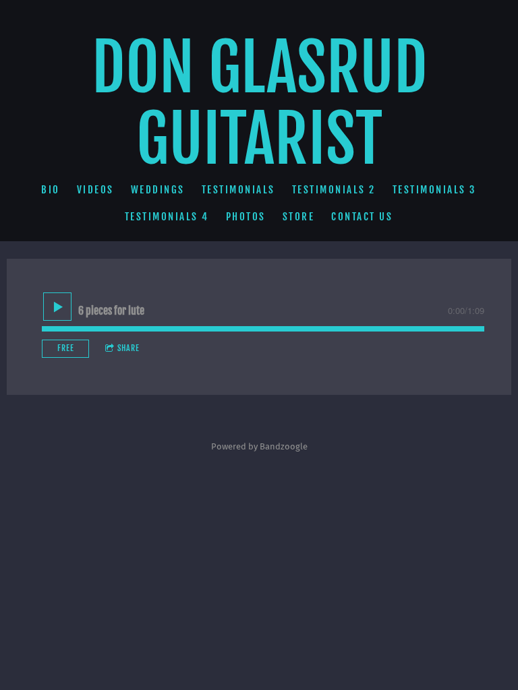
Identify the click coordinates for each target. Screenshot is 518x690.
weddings (158, 189)
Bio (51, 189)
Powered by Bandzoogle (259, 446)
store (299, 216)
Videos (95, 189)
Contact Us (362, 216)
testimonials (238, 189)
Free (65, 348)
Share (128, 348)
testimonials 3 (434, 189)
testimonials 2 (334, 189)
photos (246, 216)
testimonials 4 (167, 216)
